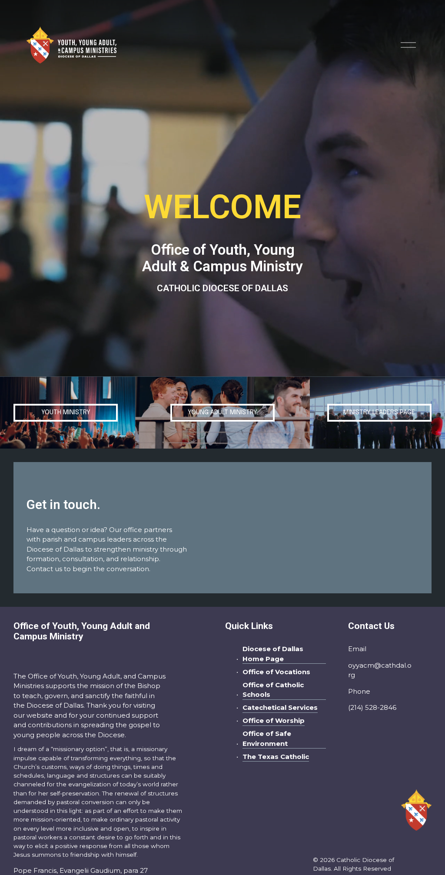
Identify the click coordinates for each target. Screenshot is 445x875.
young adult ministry (222, 412)
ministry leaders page (379, 412)
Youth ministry (65, 412)
